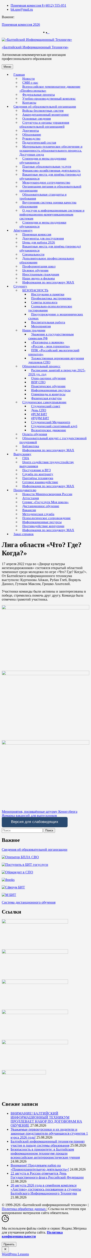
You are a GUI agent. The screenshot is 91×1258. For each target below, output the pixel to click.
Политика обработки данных (24, 1209)
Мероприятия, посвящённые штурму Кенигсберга (39, 811)
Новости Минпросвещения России (47, 494)
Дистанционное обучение (40, 506)
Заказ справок (23, 534)
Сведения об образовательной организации (34, 849)
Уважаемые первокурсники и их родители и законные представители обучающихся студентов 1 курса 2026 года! (49, 1133)
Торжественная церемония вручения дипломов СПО (56, 360)
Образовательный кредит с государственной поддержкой (53, 440)
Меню (7, 66)
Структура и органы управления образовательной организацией (44, 124)
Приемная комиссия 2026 (21, 24)
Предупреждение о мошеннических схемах (55, 316)
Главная (19, 74)
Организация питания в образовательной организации (50, 188)
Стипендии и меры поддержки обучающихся (42, 160)
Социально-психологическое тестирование (50, 308)
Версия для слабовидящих (34, 822)
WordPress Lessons (15, 1254)
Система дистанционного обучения (28, 902)
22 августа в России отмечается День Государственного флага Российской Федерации (47, 1175)
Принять (9, 1244)
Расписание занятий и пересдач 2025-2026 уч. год (56, 372)
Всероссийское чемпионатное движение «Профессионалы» (49, 88)
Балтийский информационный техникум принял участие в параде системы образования (48, 1143)
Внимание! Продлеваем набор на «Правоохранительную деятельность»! (40, 1167)
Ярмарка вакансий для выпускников (29, 815)
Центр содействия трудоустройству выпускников (46, 464)
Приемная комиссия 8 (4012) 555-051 (38, 5)
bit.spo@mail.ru (22, 9)
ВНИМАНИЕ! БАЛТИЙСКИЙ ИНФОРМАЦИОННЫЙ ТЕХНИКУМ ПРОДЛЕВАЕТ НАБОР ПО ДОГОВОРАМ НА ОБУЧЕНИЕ (46, 1119)
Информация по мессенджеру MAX (48, 282)
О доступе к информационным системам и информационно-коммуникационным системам (51, 214)
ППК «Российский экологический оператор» (53, 352)
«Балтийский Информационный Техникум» (35, 47)
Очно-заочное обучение (48, 378)
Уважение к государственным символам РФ (51, 336)
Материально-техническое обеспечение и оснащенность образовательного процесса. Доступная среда (50, 150)
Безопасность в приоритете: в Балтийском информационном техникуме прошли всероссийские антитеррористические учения (45, 1153)
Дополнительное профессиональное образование (46, 260)
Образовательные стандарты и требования (42, 196)
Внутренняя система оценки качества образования (47, 204)
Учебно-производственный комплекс (49, 98)
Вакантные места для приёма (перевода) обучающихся (50, 176)
